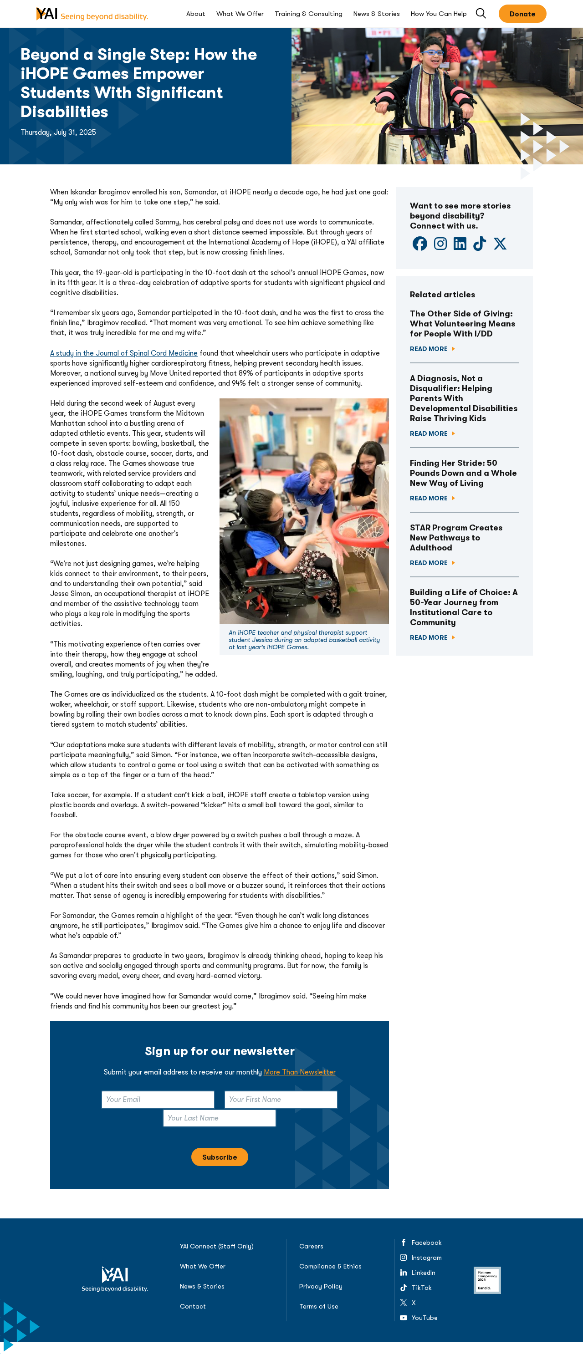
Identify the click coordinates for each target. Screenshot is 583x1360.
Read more (429, 348)
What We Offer (240, 14)
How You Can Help (439, 14)
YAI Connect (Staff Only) (217, 1246)
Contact (193, 1306)
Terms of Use (318, 1306)
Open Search (482, 13)
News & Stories (376, 14)
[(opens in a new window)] (420, 247)
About (195, 14)
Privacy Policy (321, 1286)
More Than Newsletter (300, 1072)
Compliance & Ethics (330, 1266)
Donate (523, 14)
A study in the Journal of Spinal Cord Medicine (124, 353)
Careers (311, 1246)
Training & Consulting (309, 14)
